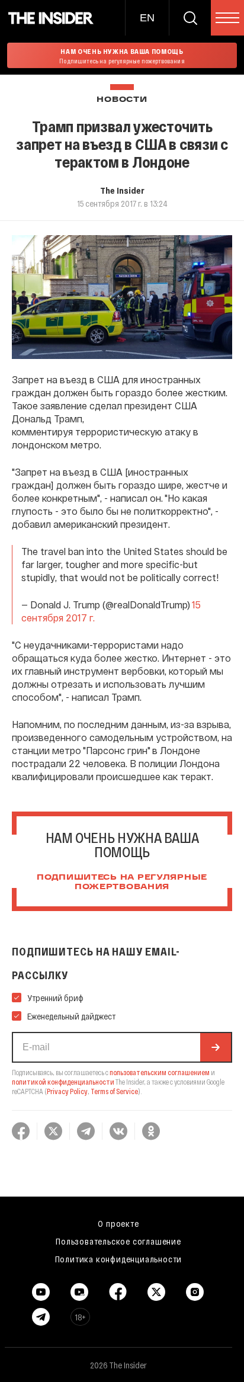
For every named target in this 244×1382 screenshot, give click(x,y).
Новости (122, 100)
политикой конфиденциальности (63, 1082)
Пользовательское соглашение (118, 1241)
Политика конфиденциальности (118, 1258)
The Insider (122, 190)
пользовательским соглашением (160, 1072)
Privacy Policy (67, 1091)
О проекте (118, 1223)
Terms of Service (114, 1091)
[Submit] (215, 1047)
